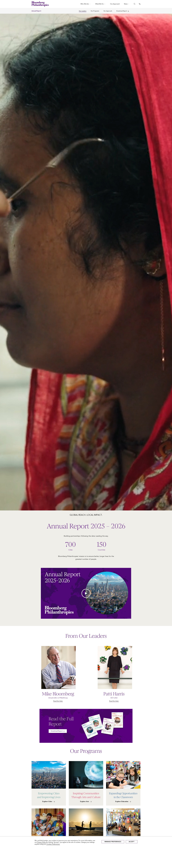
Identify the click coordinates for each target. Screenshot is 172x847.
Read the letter (58, 701)
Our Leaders (82, 11)
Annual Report (36, 11)
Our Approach (107, 11)
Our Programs (95, 11)
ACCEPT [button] (131, 842)
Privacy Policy (41, 842)
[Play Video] (86, 593)
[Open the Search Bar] (135, 4)
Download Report (121, 11)
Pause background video (7, 509)
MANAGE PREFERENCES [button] (113, 842)
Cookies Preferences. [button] (53, 844)
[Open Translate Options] (140, 4)
